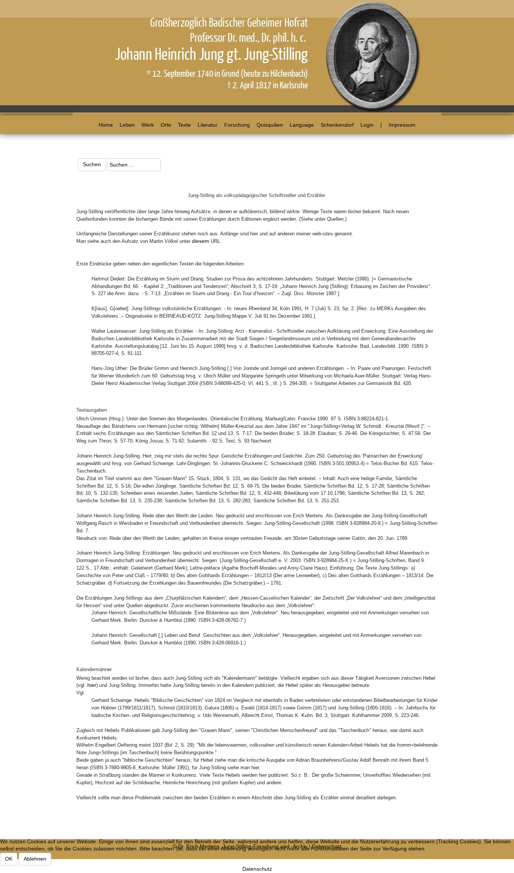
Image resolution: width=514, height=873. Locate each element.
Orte (166, 125)
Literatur (207, 125)
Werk (147, 125)
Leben (127, 125)
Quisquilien (270, 125)
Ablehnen (35, 859)
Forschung (237, 125)
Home (106, 125)
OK (8, 859)
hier (91, 685)
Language (302, 125)
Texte (184, 125)
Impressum (402, 125)
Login (367, 125)
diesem (200, 241)
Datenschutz (257, 869)
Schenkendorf (337, 125)
